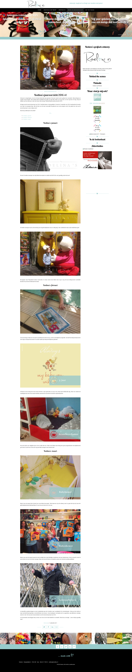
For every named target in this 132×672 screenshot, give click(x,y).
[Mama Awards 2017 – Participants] (97, 134)
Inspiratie (62, 10)
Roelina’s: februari (27, 117)
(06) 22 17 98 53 (44, 662)
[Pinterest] (74, 646)
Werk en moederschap (75, 10)
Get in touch (89, 10)
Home (39, 10)
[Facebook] (57, 646)
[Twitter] (66, 646)
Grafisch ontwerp (50, 10)
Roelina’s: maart (27, 119)
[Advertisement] (97, 181)
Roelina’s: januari (27, 115)
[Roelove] (66, 655)
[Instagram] (61, 646)
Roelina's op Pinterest (97, 85)
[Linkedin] (70, 646)
